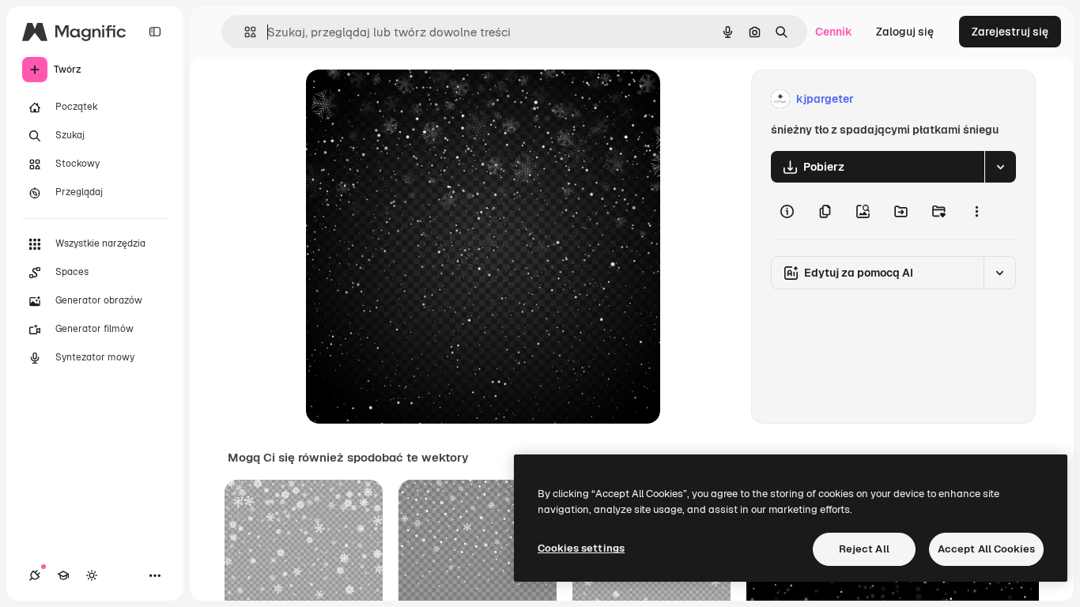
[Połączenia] (34, 575)
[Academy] (63, 575)
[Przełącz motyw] (91, 575)
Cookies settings (581, 548)
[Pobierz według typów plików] (1000, 167)
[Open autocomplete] (244, 32)
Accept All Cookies (986, 549)
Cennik (833, 32)
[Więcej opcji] (976, 211)
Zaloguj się (905, 32)
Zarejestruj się (1010, 32)
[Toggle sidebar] (155, 31)
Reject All (864, 549)
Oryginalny (415, 99)
